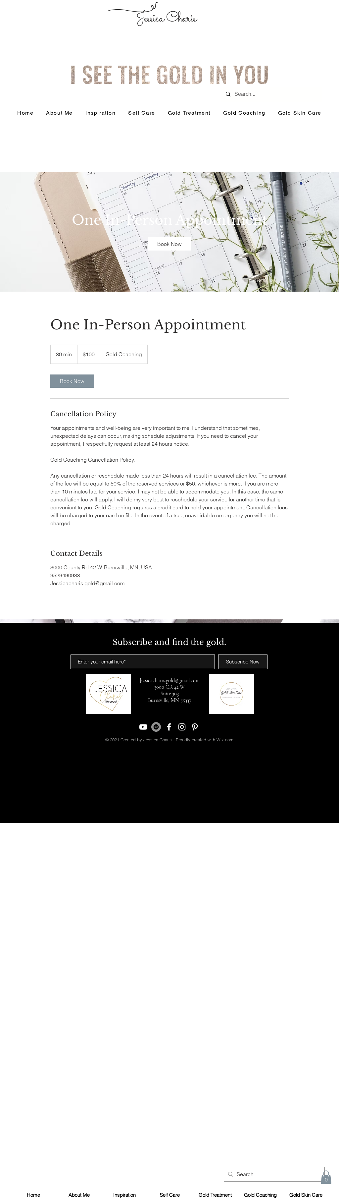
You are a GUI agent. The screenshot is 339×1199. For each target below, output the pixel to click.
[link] (169, 244)
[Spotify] (156, 727)
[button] (326, 1177)
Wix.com (225, 739)
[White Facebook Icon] (169, 727)
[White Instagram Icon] (182, 727)
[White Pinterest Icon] (195, 727)
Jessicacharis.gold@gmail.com (170, 680)
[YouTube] (143, 727)
